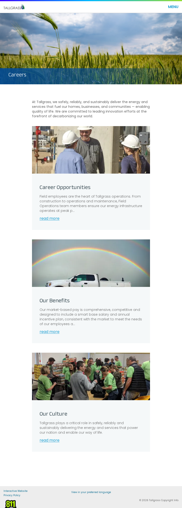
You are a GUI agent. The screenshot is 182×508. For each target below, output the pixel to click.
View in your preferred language (91, 492)
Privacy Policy (12, 495)
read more (49, 218)
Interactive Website (15, 491)
